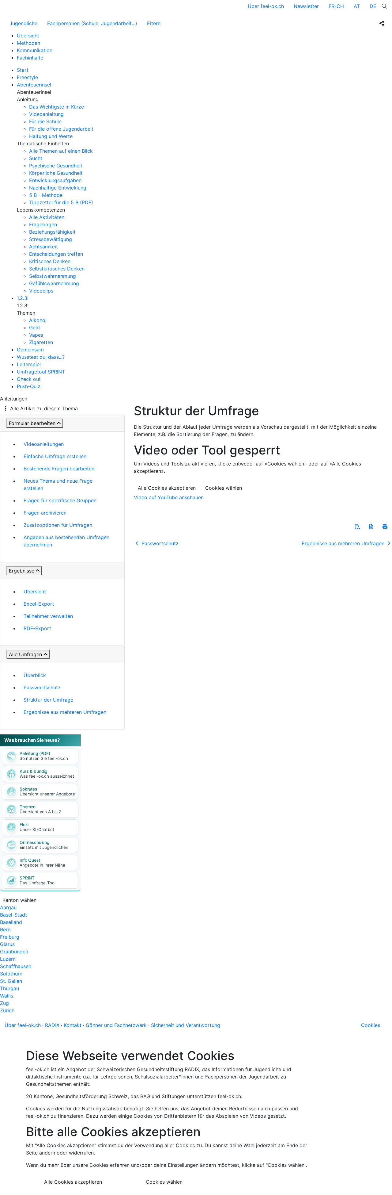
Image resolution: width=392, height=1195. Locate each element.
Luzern (8, 959)
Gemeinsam (30, 350)
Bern (5, 929)
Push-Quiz (28, 386)
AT (357, 6)
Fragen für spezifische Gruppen (60, 500)
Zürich (7, 1010)
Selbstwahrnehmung (52, 276)
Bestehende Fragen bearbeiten (59, 468)
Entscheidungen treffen (56, 254)
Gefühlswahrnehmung (54, 283)
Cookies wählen (223, 488)
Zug (4, 1003)
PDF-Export (37, 628)
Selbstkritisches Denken (57, 269)
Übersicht (28, 36)
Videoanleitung (46, 114)
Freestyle (27, 77)
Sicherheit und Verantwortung (185, 1025)
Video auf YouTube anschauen (169, 497)
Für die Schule (45, 121)
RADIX (52, 1025)
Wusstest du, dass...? (41, 357)
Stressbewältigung (50, 239)
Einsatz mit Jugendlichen (44, 847)
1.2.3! (22, 298)
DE (373, 6)
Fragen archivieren (45, 513)
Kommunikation (34, 50)
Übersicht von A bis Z (40, 811)
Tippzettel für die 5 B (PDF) (61, 202)
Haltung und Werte (51, 136)
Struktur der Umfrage (48, 700)
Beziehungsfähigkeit (52, 232)
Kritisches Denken (49, 261)
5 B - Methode (45, 195)
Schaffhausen (15, 966)
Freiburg (9, 937)
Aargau (8, 907)
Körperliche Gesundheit (56, 173)
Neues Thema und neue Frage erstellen (58, 484)
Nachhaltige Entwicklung (57, 188)
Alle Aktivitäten (46, 217)
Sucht (35, 158)
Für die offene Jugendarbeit (61, 129)
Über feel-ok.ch (266, 6)
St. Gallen (11, 981)
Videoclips (41, 291)
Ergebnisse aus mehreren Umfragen (65, 712)
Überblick (35, 675)
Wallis (6, 996)
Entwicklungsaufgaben (55, 180)
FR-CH (336, 6)
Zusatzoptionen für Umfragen (58, 525)
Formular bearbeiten (32, 423)
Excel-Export (39, 604)
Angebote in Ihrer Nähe (42, 865)
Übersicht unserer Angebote (47, 793)
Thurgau (9, 988)
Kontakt (72, 1025)
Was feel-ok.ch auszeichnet (47, 776)
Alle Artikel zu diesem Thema (44, 408)
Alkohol (38, 320)
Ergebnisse (21, 571)
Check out (29, 379)
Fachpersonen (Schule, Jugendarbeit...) (92, 23)
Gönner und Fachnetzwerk (116, 1025)
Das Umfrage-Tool (37, 882)
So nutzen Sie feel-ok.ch (44, 758)
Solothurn (11, 974)
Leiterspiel (29, 364)
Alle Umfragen (25, 654)
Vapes (36, 335)
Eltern (153, 23)
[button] (357, 526)
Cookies (370, 1025)
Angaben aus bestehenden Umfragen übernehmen (66, 541)
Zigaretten (41, 342)
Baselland (11, 922)
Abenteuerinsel (34, 85)
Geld (34, 327)
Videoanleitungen (44, 444)
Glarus (7, 944)
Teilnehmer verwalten (48, 616)
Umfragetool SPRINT (41, 372)
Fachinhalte (30, 58)
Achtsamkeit (43, 246)
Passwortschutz (42, 687)
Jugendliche (23, 23)
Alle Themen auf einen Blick (61, 151)
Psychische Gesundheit (55, 166)
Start (22, 70)
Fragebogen (43, 224)
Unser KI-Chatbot (37, 829)
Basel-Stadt (13, 915)
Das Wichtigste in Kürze (56, 107)
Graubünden (14, 951)
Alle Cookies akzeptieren (167, 488)
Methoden (28, 43)
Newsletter (306, 6)
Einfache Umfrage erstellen (55, 456)
